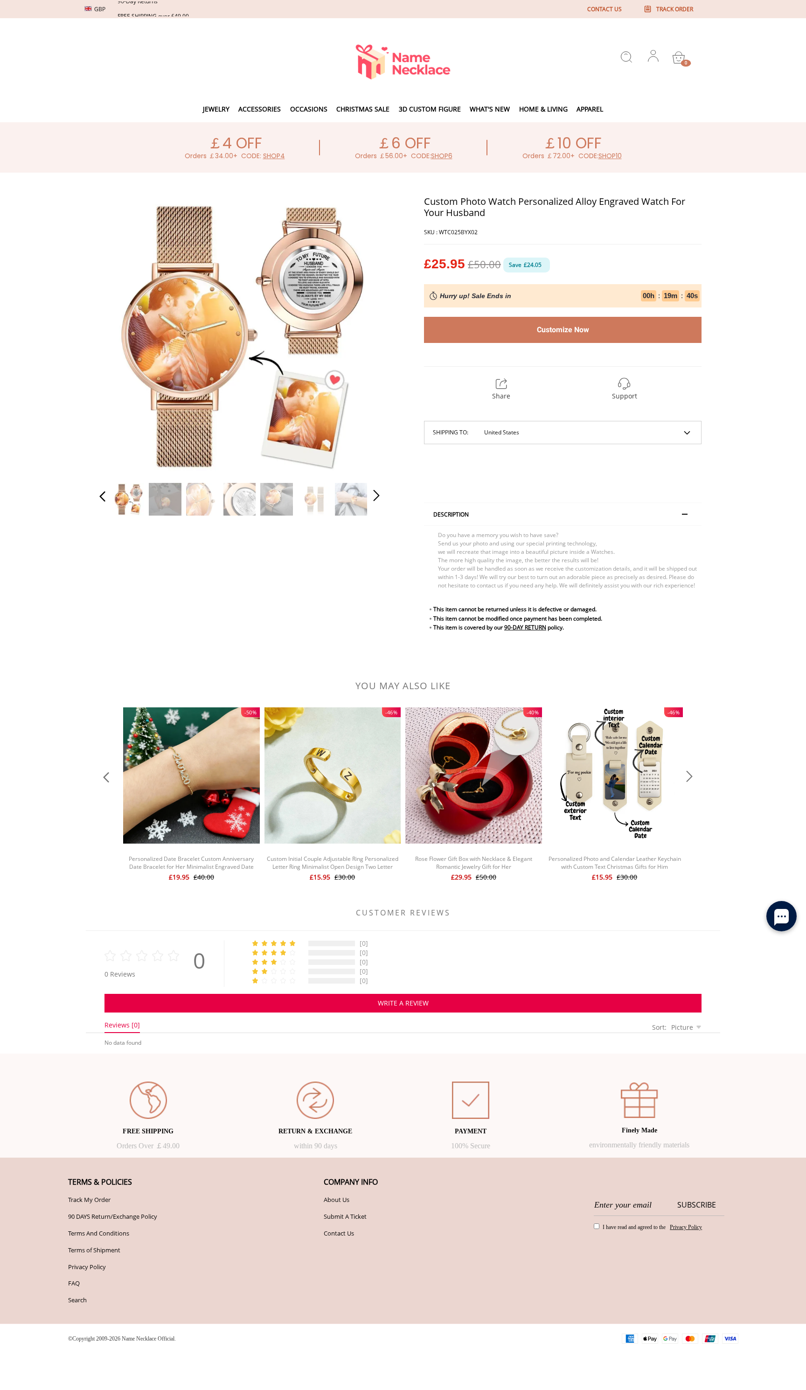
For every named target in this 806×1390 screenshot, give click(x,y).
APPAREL (590, 109)
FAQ (74, 1283)
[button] (121, 334)
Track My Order (89, 1199)
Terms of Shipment (94, 1250)
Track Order (674, 9)
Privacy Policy (87, 1267)
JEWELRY (216, 109)
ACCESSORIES (259, 109)
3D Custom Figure (430, 109)
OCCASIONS (308, 109)
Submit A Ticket (345, 1216)
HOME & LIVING (543, 109)
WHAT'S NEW (490, 109)
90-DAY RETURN (525, 627)
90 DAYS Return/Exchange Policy (112, 1216)
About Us (336, 1199)
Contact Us (339, 1233)
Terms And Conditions (98, 1233)
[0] (679, 57)
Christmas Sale (362, 109)
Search (77, 1300)
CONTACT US (604, 9)
